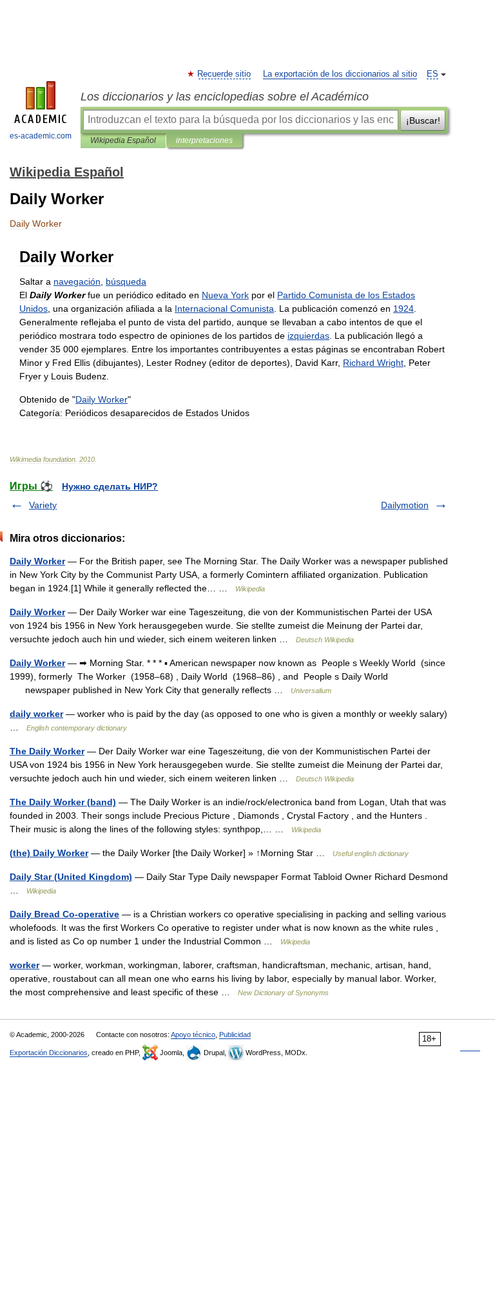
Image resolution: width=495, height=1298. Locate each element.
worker (24, 965)
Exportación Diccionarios (49, 1052)
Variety (43, 505)
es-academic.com (41, 135)
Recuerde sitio (225, 74)
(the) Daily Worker (49, 853)
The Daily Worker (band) (63, 802)
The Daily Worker (47, 751)
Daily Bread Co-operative (64, 914)
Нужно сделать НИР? (110, 486)
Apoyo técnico (193, 1034)
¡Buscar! (423, 120)
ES (432, 74)
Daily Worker (37, 561)
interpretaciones (204, 140)
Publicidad (235, 1034)
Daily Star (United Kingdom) (71, 877)
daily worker (36, 714)
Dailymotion (405, 505)
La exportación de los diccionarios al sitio (340, 74)
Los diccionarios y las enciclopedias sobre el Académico (225, 96)
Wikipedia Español (123, 140)
